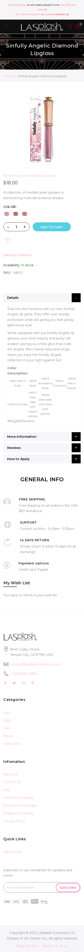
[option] (6, 214)
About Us (10, 774)
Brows (8, 736)
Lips (6, 712)
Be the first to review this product (29, 176)
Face (7, 728)
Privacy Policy (14, 821)
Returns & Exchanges (20, 805)
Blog (20, 946)
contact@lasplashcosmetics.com (36, 664)
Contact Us (12, 782)
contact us (62, 14)
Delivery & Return (17, 255)
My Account (12, 852)
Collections (11, 744)
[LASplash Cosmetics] (42, 27)
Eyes (7, 720)
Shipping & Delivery (18, 813)
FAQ (6, 790)
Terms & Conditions (18, 798)
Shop (64, 946)
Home (8, 76)
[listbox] (42, 214)
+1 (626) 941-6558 (23, 674)
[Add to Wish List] (7, 240)
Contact (32, 946)
